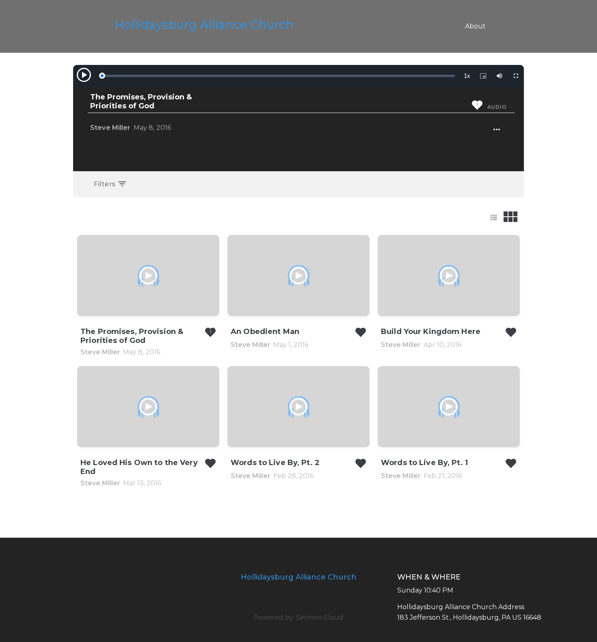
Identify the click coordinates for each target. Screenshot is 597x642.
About (475, 26)
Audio (497, 107)
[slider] (278, 76)
